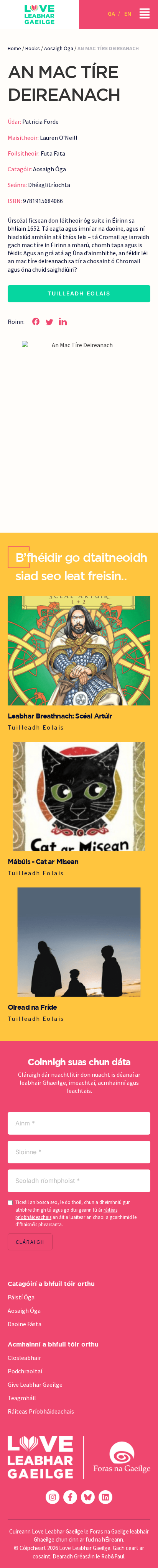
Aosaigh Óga (58, 48)
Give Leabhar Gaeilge (35, 1384)
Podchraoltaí (25, 1371)
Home (14, 48)
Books (32, 48)
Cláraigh (30, 1241)
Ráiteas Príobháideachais (41, 1411)
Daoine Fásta (24, 1324)
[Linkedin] (105, 1497)
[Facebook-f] (70, 1497)
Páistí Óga (21, 1297)
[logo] (39, 14)
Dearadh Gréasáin (74, 1556)
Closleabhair (24, 1357)
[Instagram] (52, 1497)
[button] (36, 321)
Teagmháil (22, 1398)
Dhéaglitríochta (49, 185)
